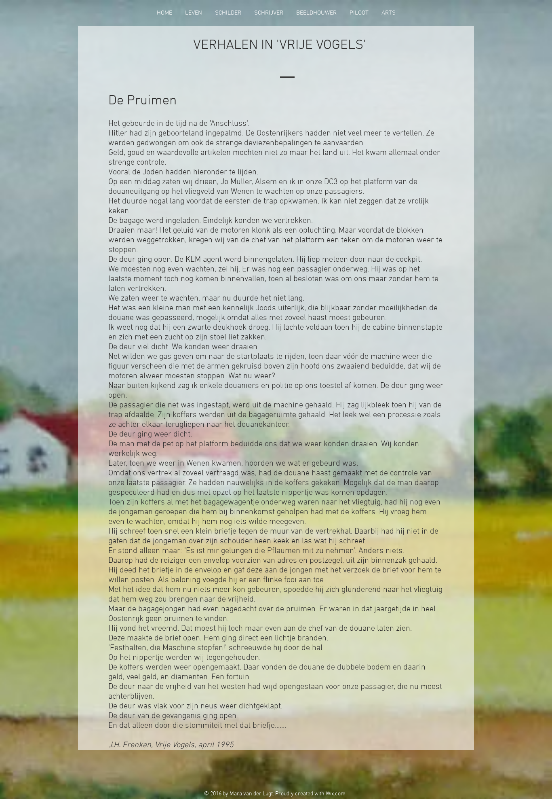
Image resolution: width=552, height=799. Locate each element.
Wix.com (336, 794)
